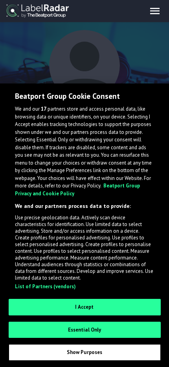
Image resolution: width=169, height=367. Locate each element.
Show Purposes (85, 352)
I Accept (84, 307)
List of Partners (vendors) (45, 286)
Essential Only (84, 329)
